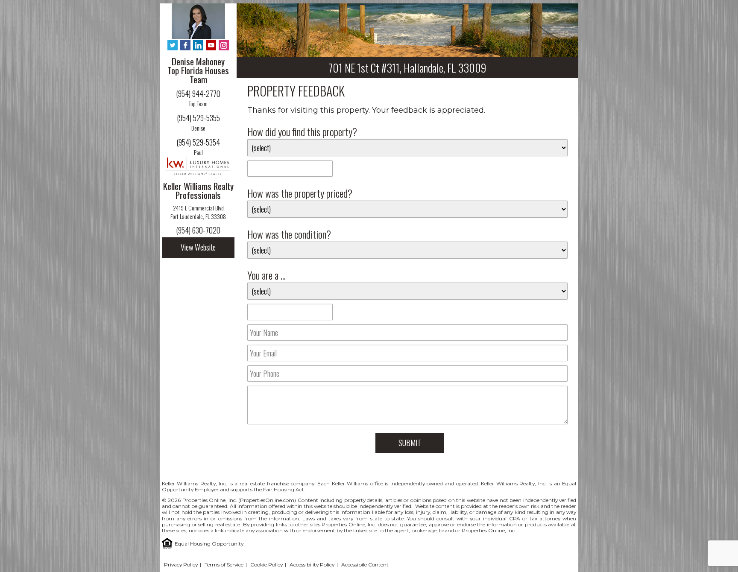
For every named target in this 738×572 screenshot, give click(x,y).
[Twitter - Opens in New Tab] (172, 45)
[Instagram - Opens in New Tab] (223, 45)
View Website (198, 247)
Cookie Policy (266, 564)
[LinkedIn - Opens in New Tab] (198, 45)
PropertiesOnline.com (267, 500)
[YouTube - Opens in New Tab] (211, 45)
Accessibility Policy (312, 564)
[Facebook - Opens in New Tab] (185, 45)
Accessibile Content (365, 564)
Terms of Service (224, 564)
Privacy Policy (181, 564)
